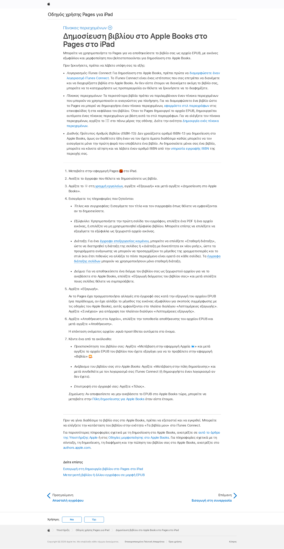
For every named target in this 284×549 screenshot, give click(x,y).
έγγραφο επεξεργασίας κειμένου (124, 241)
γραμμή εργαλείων (109, 186)
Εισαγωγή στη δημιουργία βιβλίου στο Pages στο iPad (103, 469)
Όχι (94, 519)
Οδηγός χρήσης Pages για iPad (80, 14)
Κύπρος (233, 541)
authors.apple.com (77, 447)
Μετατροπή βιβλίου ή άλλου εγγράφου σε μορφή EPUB (104, 475)
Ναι (72, 519)
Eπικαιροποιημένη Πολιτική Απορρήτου (144, 541)
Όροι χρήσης (175, 541)
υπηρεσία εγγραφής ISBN (190, 148)
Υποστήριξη (62, 530)
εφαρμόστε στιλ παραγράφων (186, 106)
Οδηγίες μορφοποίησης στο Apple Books (138, 437)
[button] (87, 27)
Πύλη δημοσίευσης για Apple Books (118, 399)
